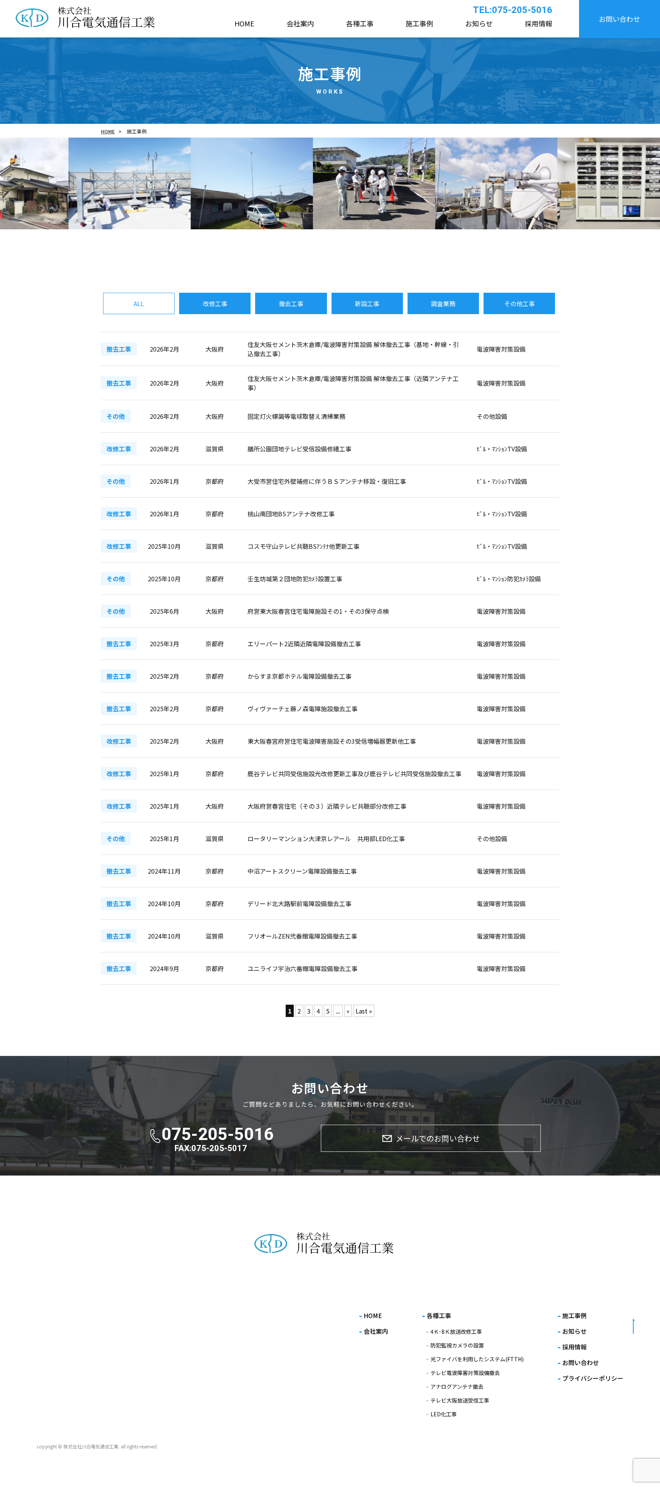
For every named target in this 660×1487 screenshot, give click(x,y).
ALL (139, 303)
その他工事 (519, 303)
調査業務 (443, 303)
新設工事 (367, 303)
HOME (108, 131)
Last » (364, 1010)
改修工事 (215, 303)
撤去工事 (291, 303)
